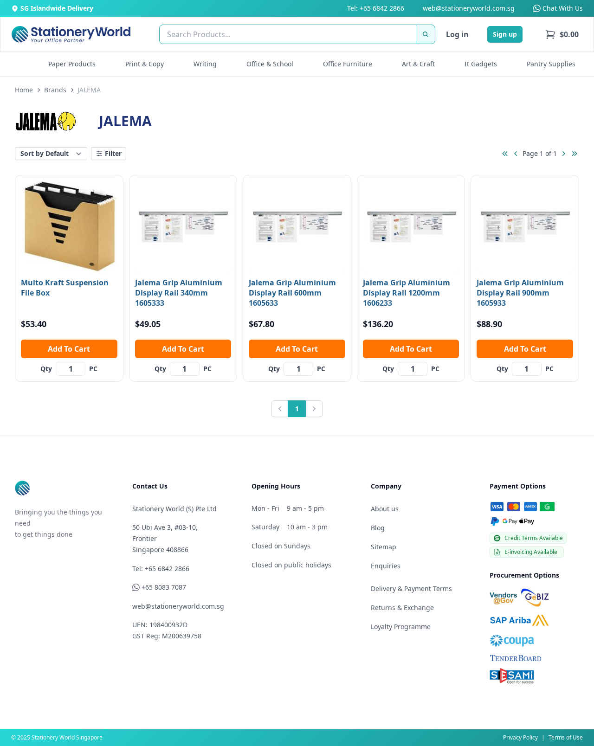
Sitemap (383, 546)
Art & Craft (418, 63)
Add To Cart (69, 349)
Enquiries (385, 565)
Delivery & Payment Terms (411, 588)
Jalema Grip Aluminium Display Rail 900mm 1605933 (520, 292)
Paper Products (72, 63)
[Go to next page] (563, 153)
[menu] (561, 34)
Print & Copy (144, 63)
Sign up (505, 34)
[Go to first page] (505, 153)
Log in (457, 34)
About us (385, 508)
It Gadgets (481, 63)
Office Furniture (347, 63)
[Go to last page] (574, 153)
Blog (378, 527)
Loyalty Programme (401, 626)
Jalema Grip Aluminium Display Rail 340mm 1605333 (178, 292)
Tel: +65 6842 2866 (375, 8)
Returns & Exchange (402, 607)
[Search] (425, 34)
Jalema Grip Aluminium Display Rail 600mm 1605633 (292, 292)
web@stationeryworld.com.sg (469, 8)
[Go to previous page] (516, 153)
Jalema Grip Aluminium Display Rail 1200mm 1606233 (406, 292)
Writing (205, 63)
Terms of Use (566, 737)
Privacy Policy (520, 737)
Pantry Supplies (551, 63)
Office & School (269, 63)
